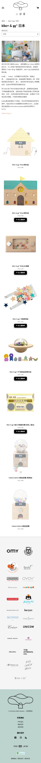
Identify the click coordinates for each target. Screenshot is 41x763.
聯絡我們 (20, 724)
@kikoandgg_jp (6, 113)
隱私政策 (20, 758)
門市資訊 (20, 722)
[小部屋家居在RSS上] (26, 738)
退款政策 (27, 758)
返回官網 (20, 727)
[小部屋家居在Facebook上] (15, 738)
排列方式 (4, 30)
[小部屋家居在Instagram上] (20, 738)
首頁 (3, 21)
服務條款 (14, 758)
